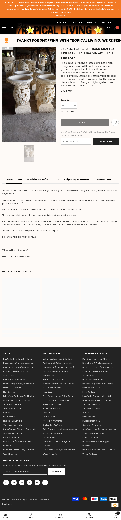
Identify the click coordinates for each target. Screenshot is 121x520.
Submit (56, 471)
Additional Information (42, 179)
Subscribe (105, 141)
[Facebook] (6, 482)
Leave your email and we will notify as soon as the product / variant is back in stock (89, 134)
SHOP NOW (61, 15)
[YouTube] (37, 482)
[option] (29, 94)
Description (14, 179)
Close (118, 9)
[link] (21, 331)
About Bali (61, 22)
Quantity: (65, 100)
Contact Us (107, 22)
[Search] (12, 29)
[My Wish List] (108, 28)
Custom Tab (102, 179)
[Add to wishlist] (115, 122)
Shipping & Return (76, 179)
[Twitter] (45, 482)
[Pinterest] (21, 482)
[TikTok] (29, 482)
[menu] (4, 29)
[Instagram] (14, 482)
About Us (77, 22)
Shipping (91, 22)
